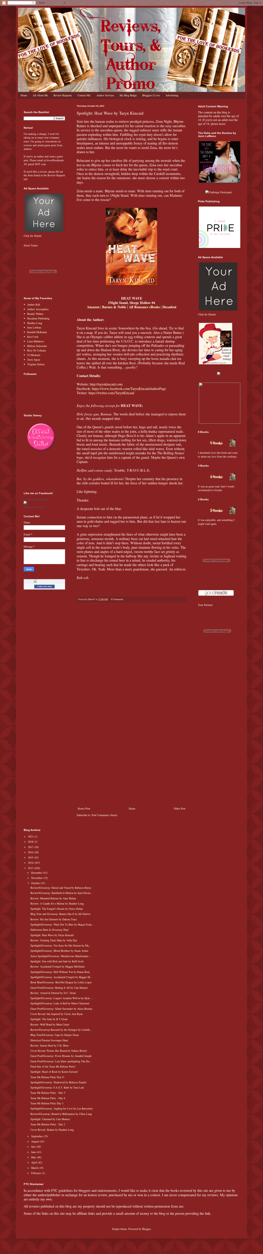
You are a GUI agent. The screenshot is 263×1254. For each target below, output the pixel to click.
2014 (31, 862)
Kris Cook (32, 336)
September (37, 1136)
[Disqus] (131, 655)
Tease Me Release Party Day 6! (47, 1077)
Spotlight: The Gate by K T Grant (49, 1019)
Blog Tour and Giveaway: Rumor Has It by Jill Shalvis (60, 914)
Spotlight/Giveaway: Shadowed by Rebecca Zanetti (58, 1082)
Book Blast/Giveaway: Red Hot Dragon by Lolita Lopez (61, 982)
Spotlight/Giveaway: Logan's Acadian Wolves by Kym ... (61, 998)
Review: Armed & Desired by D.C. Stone (53, 993)
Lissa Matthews (35, 341)
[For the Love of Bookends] (25, 503)
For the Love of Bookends (36, 499)
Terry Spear (33, 359)
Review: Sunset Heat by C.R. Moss (49, 1045)
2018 (31, 841)
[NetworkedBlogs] (44, 581)
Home (24, 95)
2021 (31, 836)
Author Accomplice (38, 309)
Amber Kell (33, 304)
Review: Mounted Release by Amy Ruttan (53, 898)
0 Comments (117, 599)
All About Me (40, 95)
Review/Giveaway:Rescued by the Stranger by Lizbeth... (61, 1029)
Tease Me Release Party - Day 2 (47, 1124)
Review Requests (63, 95)
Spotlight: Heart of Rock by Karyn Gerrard (54, 1071)
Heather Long (34, 323)
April (34, 1162)
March (35, 1168)
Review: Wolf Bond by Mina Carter (49, 1024)
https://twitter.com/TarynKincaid (111, 392)
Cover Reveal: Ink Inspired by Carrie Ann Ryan (56, 1014)
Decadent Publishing (38, 318)
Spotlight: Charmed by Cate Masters (50, 1119)
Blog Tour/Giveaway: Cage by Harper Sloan (54, 1035)
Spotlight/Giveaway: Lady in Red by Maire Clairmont (59, 1003)
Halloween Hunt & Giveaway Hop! (49, 929)
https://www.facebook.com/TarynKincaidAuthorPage (129, 388)
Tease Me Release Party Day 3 (46, 1103)
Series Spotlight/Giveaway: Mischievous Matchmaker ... (61, 956)
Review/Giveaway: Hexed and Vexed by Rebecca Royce (60, 887)
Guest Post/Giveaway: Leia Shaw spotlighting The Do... (61, 1061)
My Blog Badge (128, 95)
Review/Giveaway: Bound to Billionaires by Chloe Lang (61, 1114)
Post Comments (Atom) (104, 815)
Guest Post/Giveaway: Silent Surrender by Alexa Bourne (61, 1008)
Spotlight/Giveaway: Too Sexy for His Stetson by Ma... (60, 945)
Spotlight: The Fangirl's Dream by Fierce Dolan (56, 908)
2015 (31, 857)
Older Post (179, 808)
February (36, 1173)
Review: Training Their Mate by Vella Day (53, 940)
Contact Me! (84, 95)
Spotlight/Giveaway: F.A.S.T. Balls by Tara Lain (57, 1087)
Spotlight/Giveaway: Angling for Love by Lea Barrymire (61, 1108)
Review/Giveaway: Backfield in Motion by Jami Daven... (61, 893)
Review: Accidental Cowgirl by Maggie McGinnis (57, 966)
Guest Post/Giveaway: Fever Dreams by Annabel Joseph (60, 1056)
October (36, 883)
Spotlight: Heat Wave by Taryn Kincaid (52, 935)
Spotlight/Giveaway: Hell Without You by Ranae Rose (60, 972)
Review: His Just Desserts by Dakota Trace (53, 919)
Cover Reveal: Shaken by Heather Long (52, 1129)
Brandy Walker (35, 314)
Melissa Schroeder (37, 346)
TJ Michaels (33, 355)
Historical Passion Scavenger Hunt (49, 1040)
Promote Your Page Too (35, 507)
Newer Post (84, 808)
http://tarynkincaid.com (106, 384)
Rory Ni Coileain (36, 350)
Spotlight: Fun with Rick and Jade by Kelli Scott (57, 961)
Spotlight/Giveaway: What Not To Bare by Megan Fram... (62, 924)
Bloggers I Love (151, 95)
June (34, 1152)
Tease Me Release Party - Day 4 (47, 1098)
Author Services (105, 95)
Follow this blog (44, 586)
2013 (31, 868)
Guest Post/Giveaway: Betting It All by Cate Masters (59, 987)
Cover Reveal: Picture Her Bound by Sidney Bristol (58, 1050)
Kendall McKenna (37, 332)
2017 (31, 847)
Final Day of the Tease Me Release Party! (53, 1066)
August (35, 1141)
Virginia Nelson (35, 364)
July (33, 1146)
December (37, 872)
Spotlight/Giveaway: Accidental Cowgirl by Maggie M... (61, 977)
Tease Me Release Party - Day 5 (47, 1092)
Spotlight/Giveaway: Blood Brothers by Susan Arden (59, 950)
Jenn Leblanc (34, 327)
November (37, 878)
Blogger (146, 1229)
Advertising (172, 95)
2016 (31, 852)
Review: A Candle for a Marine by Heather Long (57, 903)
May (34, 1157)
